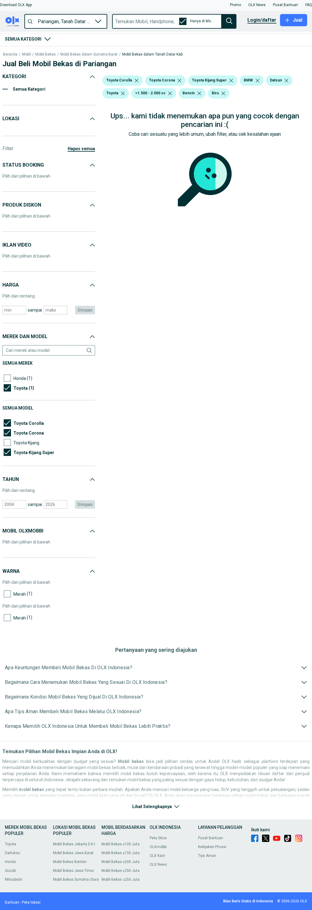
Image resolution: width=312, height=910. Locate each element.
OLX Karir (157, 856)
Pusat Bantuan (210, 838)
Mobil (26, 54)
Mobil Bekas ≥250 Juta (120, 879)
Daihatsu (12, 853)
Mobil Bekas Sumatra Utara (76, 879)
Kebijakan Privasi (212, 847)
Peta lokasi (31, 902)
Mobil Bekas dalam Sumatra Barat (89, 54)
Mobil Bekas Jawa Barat (73, 853)
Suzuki (10, 870)
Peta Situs (158, 838)
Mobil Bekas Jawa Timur (73, 870)
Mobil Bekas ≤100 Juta (120, 844)
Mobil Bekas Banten (70, 862)
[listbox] (136, 80)
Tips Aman (207, 856)
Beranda (10, 54)
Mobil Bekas (45, 54)
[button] (16, 4)
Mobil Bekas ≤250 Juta (120, 870)
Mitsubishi (13, 879)
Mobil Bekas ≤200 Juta (120, 862)
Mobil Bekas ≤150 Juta (120, 853)
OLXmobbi (158, 847)
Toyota (10, 844)
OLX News (158, 864)
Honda (10, 862)
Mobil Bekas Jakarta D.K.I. (74, 844)
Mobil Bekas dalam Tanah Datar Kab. (152, 54)
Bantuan (12, 902)
